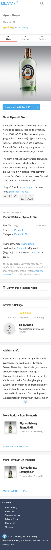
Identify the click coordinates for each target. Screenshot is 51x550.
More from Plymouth (15, 446)
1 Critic (21, 27)
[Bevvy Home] (8, 3)
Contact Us (10, 523)
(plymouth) (38, 431)
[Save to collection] (9, 196)
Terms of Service (12, 515)
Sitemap (9, 527)
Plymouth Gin (11, 15)
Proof (6, 225)
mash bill (36, 252)
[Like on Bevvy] (5, 196)
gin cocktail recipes (18, 191)
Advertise (9, 511)
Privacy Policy (11, 519)
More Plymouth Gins (15, 491)
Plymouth (19, 230)
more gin (27, 187)
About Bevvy (11, 507)
